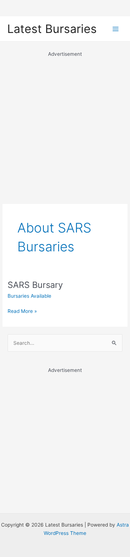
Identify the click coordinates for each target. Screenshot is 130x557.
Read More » (22, 311)
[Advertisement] (65, 123)
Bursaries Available (29, 296)
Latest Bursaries (52, 29)
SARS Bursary (35, 285)
